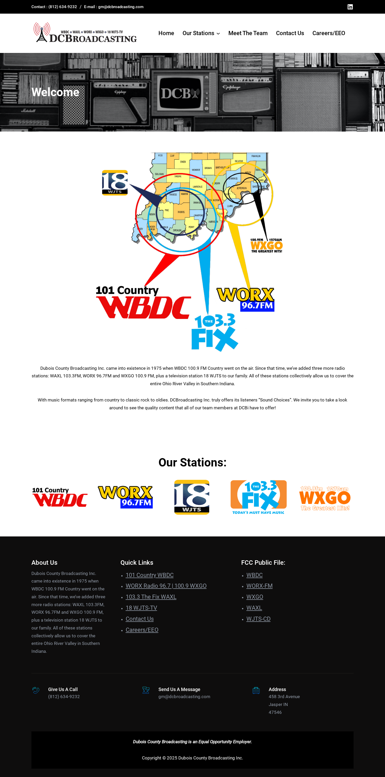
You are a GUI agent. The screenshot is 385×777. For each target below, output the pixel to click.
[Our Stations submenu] (218, 33)
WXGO (254, 597)
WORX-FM (259, 586)
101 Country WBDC (150, 575)
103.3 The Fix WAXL (151, 597)
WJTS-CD (258, 619)
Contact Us (140, 619)
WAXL (254, 608)
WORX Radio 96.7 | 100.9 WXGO (166, 586)
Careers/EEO (142, 630)
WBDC (254, 575)
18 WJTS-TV (141, 608)
